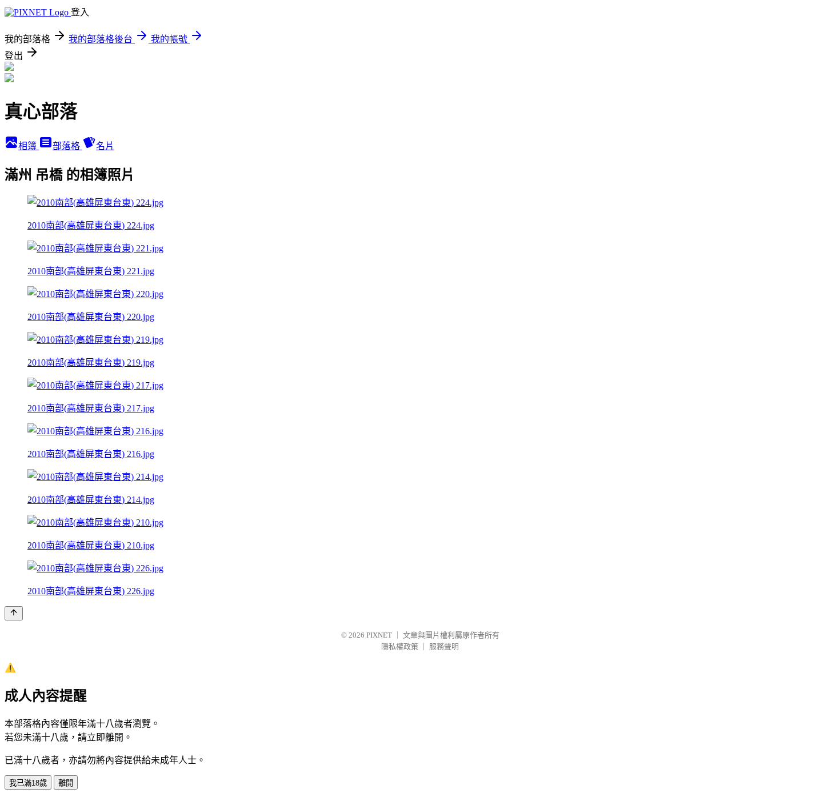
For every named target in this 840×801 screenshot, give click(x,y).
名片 (105, 146)
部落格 (67, 146)
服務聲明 (444, 646)
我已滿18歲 (28, 783)
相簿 (28, 146)
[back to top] (14, 613)
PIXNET (379, 635)
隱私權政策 (399, 646)
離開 (65, 783)
